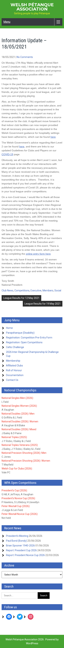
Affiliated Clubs (14, 365)
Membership (13, 360)
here (53, 136)
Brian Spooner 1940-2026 (20, 545)
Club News (7, 290)
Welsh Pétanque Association (32, 7)
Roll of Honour (14, 370)
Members (47, 290)
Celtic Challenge (15, 347)
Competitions (22, 290)
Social (57, 290)
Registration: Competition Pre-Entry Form (29, 337)
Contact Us (12, 380)
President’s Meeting (17, 535)
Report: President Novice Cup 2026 (25, 555)
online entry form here (38, 253)
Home (9, 327)
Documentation (14, 375)
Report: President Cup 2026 (21, 550)
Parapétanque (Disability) (20, 332)
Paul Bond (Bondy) (16, 540)
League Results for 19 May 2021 (43, 303)
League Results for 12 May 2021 (21, 298)
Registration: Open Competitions (24, 342)
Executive (36, 290)
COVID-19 (7, 154)
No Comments (25, 57)
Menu (6, 22)
